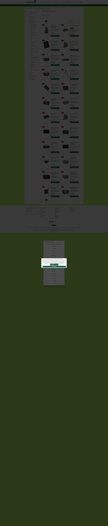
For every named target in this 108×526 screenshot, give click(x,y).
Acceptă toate (54, 266)
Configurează (56, 264)
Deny (51, 264)
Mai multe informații (60, 263)
